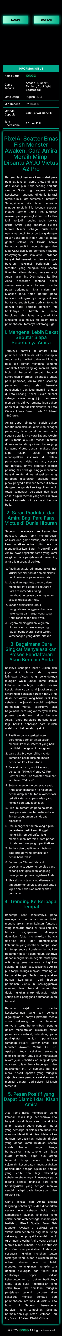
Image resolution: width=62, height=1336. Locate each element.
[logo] (31, 10)
